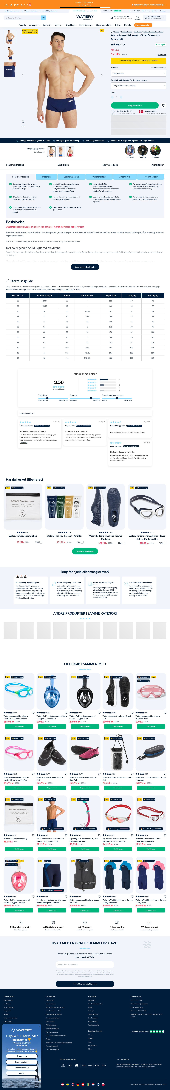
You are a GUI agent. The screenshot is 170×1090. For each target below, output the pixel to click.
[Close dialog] (39, 1026)
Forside (22, 25)
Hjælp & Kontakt (159, 11)
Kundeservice (8, 1000)
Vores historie (50, 1004)
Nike (89, 1049)
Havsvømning (85, 25)
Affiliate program (51, 1025)
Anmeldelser (158, 165)
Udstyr (58, 25)
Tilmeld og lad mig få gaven (85, 984)
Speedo (90, 1038)
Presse (48, 1039)
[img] (25, 422)
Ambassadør (50, 1021)
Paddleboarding (93, 1025)
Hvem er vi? (50, 1000)
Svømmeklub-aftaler (53, 1018)
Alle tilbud (91, 1000)
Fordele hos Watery (52, 1028)
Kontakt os (7, 1004)
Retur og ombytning (10, 1018)
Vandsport (34, 25)
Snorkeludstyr (93, 1018)
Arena (90, 1042)
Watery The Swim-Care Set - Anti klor (64, 536)
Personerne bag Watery (54, 1014)
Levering (6, 1014)
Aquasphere (92, 1045)
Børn (117, 25)
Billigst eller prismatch (20, 927)
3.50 (59, 382)
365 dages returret (30, 11)
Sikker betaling (9, 1007)
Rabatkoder (8, 1021)
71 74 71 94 (136, 11)
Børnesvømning (22, 1067)
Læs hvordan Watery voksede (127, 1064)
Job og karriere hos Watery (55, 1007)
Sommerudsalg (142, 25)
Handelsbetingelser (52, 1050)
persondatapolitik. (86, 976)
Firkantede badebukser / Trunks (153, 32)
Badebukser (138, 32)
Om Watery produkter (53, 1011)
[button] (22, 75)
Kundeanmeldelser (52, 1032)
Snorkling (70, 25)
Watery (90, 1035)
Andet (21, 1073)
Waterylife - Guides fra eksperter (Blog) (59, 1043)
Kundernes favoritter (95, 1004)
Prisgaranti (7, 1011)
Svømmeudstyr (93, 1014)
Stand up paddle (103, 25)
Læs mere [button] (23, 442)
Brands (127, 25)
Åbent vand (22, 1056)
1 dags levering (117, 927)
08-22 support (84, 927)
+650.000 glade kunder (50, 11)
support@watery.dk (141, 1004)
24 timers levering (13, 11)
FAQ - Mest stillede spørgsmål (56, 1035)
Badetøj (47, 25)
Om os (147, 11)
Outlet (90, 1007)
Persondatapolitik (52, 1046)
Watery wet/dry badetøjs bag (23, 536)
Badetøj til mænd (126, 32)
